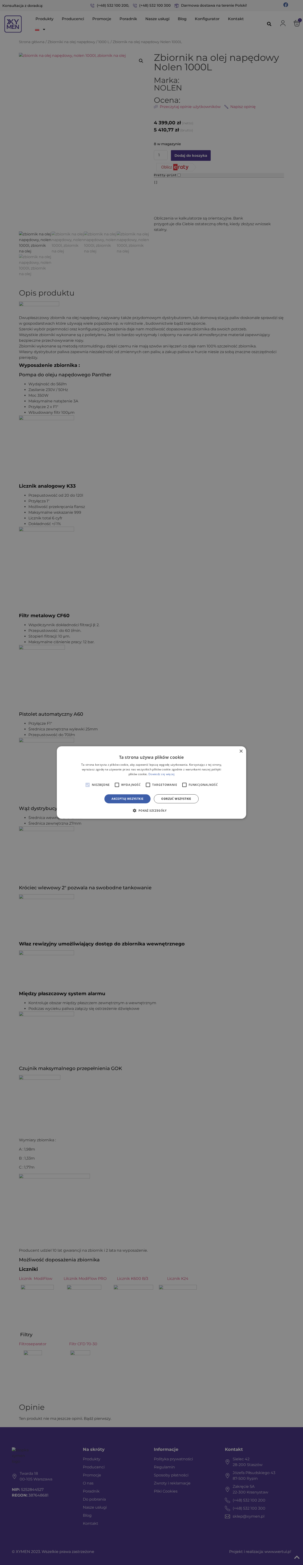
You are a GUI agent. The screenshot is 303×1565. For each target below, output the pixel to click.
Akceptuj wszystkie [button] (127, 799)
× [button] (241, 751)
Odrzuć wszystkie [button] (176, 799)
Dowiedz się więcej (161, 774)
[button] (151, 810)
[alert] (151, 782)
